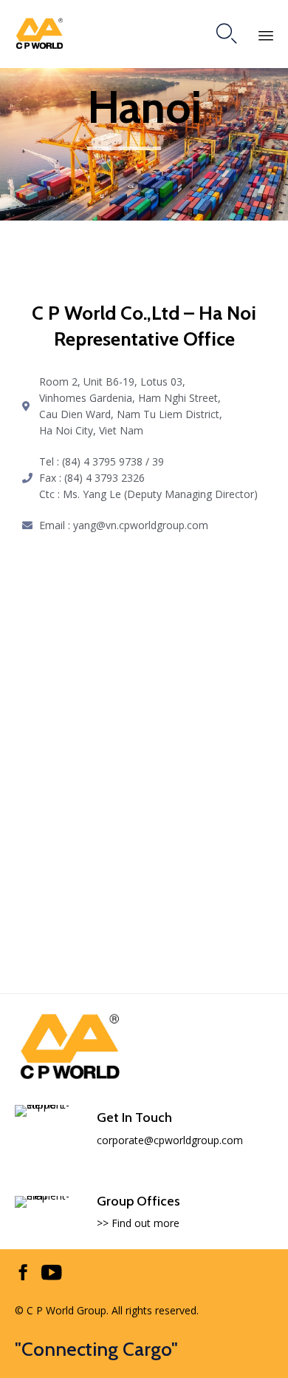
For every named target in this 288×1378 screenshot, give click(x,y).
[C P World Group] (39, 33)
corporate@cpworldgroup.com (170, 1140)
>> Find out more (138, 1223)
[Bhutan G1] (70, 1079)
